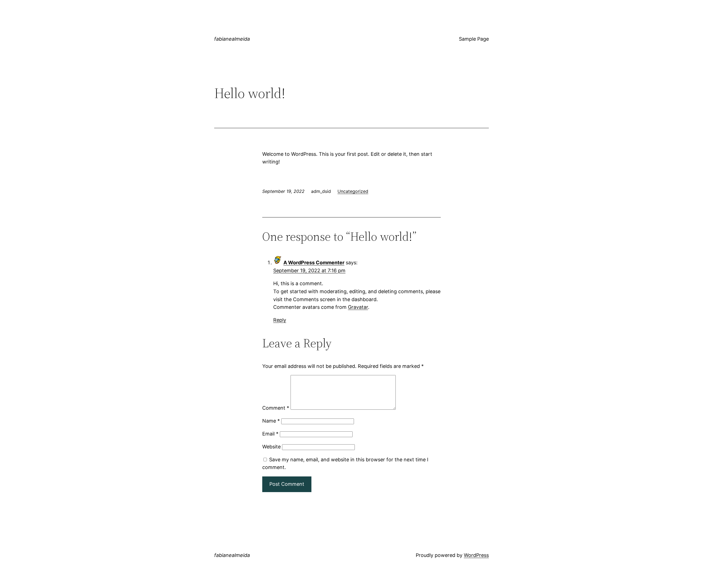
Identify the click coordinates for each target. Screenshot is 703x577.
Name (271, 421)
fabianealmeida (232, 39)
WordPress (476, 555)
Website (271, 447)
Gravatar (358, 307)
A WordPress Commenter (313, 262)
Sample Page (474, 39)
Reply (279, 320)
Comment (275, 408)
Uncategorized (352, 191)
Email (270, 434)
